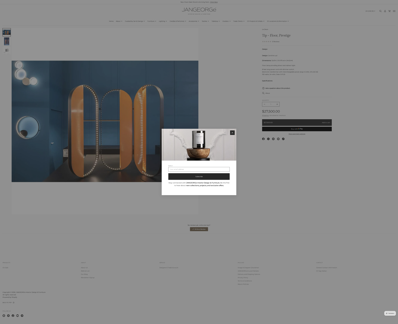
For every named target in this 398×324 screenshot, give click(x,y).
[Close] (232, 132)
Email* (170, 166)
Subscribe (199, 177)
